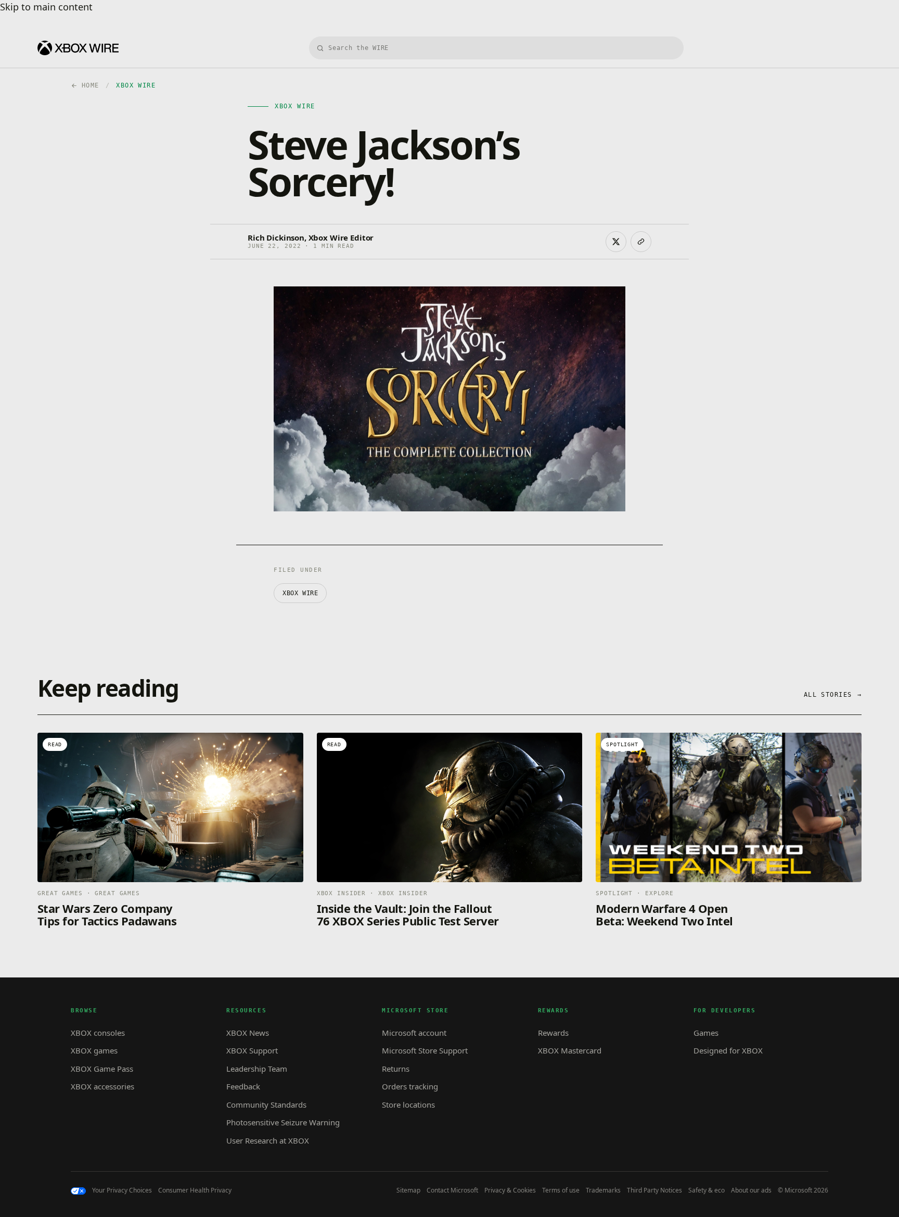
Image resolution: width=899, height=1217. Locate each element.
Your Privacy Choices (122, 1190)
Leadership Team (256, 1068)
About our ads (751, 1190)
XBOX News (247, 1032)
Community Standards (266, 1104)
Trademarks (603, 1190)
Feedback (243, 1086)
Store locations (408, 1104)
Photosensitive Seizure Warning (283, 1122)
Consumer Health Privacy (195, 1190)
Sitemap (408, 1190)
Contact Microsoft (452, 1190)
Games (705, 1032)
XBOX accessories (102, 1086)
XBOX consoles (98, 1032)
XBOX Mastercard (569, 1050)
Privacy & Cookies (510, 1190)
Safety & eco (706, 1190)
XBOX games (94, 1050)
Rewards (553, 1032)
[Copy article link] (641, 241)
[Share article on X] (616, 241)
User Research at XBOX (267, 1140)
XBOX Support (252, 1050)
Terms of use (561, 1190)
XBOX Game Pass (102, 1068)
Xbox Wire (300, 593)
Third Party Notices (654, 1190)
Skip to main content (46, 7)
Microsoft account (414, 1032)
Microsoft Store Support (425, 1050)
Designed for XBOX (728, 1050)
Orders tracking (410, 1086)
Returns (395, 1068)
